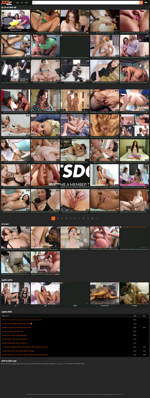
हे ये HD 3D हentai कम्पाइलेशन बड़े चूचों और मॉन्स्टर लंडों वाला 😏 (17, 323)
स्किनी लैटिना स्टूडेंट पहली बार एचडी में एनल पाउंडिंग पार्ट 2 (15, 343)
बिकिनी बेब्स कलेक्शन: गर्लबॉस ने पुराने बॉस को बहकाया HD (15, 339)
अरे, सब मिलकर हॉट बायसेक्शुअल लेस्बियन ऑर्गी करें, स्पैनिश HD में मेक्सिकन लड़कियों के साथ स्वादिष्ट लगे (25, 347)
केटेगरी (26, 2)
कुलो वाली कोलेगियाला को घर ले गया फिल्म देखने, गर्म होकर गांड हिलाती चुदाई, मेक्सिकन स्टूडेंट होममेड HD (25, 355)
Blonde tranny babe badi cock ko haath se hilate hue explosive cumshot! (22, 319)
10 (92, 218)
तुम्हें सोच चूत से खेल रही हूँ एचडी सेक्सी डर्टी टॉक (12, 331)
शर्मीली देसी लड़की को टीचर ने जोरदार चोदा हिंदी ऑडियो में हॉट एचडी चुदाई (18, 351)
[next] (97, 218)
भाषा (147, 2)
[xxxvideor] (6, 2)
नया (22, 2)
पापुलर (17, 2)
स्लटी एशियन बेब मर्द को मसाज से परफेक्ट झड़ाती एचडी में (14, 335)
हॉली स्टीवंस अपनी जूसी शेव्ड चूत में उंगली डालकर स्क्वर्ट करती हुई (16, 327)
